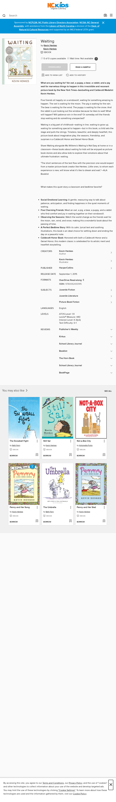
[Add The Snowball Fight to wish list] (37, 455)
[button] (54, 67)
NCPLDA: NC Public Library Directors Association (53, 22)
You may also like (13, 390)
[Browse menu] (111, 15)
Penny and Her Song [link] (20, 507)
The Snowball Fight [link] (19, 441)
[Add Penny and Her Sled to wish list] (104, 521)
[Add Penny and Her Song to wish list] (37, 521)
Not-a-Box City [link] (84, 441)
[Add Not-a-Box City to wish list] (104, 455)
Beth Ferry (16, 445)
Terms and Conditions (53, 783)
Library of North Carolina (62, 26)
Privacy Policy (75, 783)
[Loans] (105, 15)
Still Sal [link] (47, 441)
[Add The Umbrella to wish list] (70, 521)
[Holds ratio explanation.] (96, 59)
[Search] (4, 15)
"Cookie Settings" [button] (66, 790)
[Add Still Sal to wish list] (70, 455)
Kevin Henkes (50, 45)
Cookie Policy (79, 793)
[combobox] (52, 15)
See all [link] (108, 391)
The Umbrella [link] (49, 507)
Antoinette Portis (86, 445)
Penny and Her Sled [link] (86, 507)
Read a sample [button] (83, 67)
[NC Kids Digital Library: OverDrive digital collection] (58, 6)
